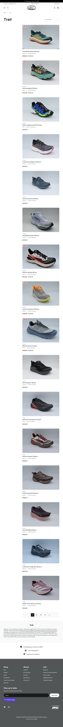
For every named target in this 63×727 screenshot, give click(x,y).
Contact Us (26, 680)
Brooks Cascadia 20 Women (30, 493)
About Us (25, 669)
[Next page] (49, 615)
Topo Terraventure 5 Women (30, 198)
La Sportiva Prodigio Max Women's (32, 567)
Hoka (51, 630)
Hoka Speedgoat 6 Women (29, 88)
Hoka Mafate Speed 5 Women (30, 235)
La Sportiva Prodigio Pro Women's (31, 162)
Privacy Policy (46, 675)
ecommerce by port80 (31, 719)
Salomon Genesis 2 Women (30, 456)
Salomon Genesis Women (29, 272)
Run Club (25, 675)
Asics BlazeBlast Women (29, 530)
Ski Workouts (26, 677)
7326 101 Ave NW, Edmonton (10, 3)
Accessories (7, 677)
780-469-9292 (35, 3)
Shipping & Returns (47, 677)
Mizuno (23, 630)
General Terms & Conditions (50, 672)
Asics (48, 630)
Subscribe (54, 695)
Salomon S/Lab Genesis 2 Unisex (31, 419)
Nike (37, 630)
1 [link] (32, 615)
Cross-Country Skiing (9, 680)
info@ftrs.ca (56, 3)
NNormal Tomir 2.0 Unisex (29, 346)
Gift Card (6, 682)
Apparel (5, 672)
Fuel (5, 669)
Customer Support (47, 680)
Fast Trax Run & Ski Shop (31, 717)
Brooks (55, 630)
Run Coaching (26, 672)
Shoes (5, 675)
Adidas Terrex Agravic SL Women (31, 603)
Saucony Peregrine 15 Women (30, 309)
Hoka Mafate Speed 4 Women (30, 51)
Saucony (28, 630)
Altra (7, 632)
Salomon (33, 630)
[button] (4, 7)
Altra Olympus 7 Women (29, 382)
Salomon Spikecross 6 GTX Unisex (32, 125)
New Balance (42, 630)
